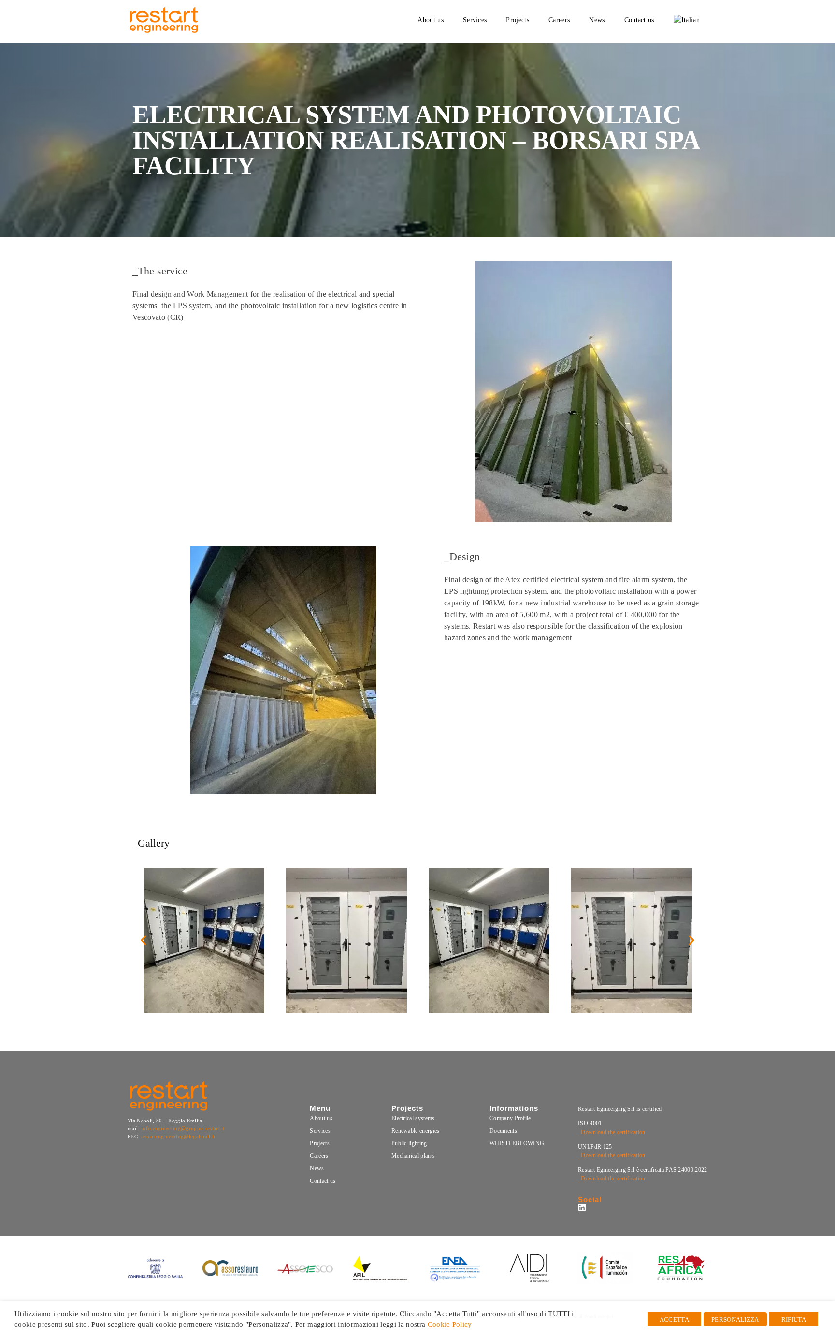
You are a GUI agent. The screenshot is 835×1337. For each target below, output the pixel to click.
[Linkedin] (582, 1207)
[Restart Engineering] (164, 20)
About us (321, 1118)
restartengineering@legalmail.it (178, 1136)
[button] (143, 940)
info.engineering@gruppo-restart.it (183, 1128)
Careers (319, 1155)
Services (320, 1130)
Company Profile (510, 1118)
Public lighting (409, 1143)
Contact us (322, 1181)
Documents (503, 1130)
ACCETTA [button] (674, 1319)
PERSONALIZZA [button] (735, 1319)
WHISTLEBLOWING (516, 1143)
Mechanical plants (413, 1155)
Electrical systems (413, 1118)
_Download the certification (612, 1132)
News (317, 1168)
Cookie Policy (450, 1324)
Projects (320, 1143)
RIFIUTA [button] (793, 1319)
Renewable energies (415, 1130)
